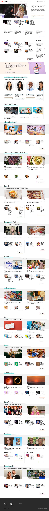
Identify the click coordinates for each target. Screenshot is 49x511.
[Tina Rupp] (13, 194)
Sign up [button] (42, 249)
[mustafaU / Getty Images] (13, 325)
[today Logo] (2, 499)
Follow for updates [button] (18, 461)
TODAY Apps (5, 504)
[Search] (45, 1)
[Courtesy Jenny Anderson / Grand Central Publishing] (13, 441)
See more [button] (20, 252)
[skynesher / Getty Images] (36, 353)
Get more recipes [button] (40, 182)
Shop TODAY (20, 503)
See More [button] (30, 59)
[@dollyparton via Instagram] (13, 410)
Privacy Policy (11, 499)
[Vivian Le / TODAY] (25, 110)
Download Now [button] (9, 69)
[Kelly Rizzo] (36, 160)
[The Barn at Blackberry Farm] (13, 160)
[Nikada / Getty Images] (36, 325)
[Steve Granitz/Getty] (13, 474)
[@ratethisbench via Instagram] (36, 474)
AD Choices (5, 505)
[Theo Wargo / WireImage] (13, 230)
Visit (4, 503)
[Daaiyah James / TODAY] (40, 110)
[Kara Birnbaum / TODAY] (13, 130)
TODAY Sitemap (20, 499)
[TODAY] (36, 410)
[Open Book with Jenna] (36, 441)
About (5, 499)
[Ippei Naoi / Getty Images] (13, 353)
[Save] (4, 23)
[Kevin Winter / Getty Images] (14, 11)
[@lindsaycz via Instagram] (36, 264)
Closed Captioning (12, 505)
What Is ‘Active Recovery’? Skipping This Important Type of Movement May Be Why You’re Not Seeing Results (9, 117)
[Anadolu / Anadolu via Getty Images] (36, 380)
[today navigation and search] (47, 1)
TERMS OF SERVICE (11, 503)
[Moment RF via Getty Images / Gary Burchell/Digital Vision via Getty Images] (13, 264)
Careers (11, 504)
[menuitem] (11, 1)
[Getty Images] (11, 110)
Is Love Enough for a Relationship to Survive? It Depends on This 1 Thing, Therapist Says (19, 95)
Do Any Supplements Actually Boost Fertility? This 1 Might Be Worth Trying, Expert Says (41, 95)
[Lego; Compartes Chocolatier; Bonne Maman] (13, 296)
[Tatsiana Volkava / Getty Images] (36, 230)
